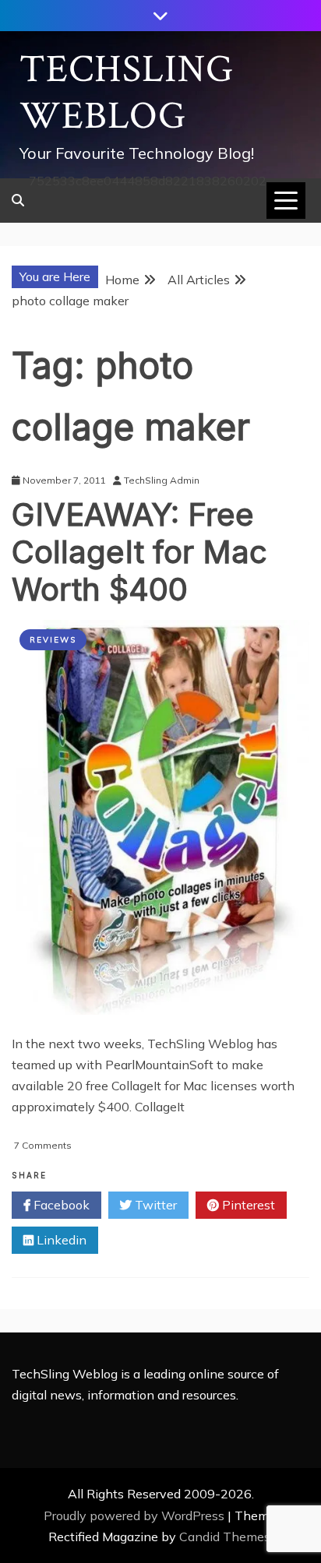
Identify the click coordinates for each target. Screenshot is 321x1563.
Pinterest (247, 1205)
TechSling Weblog (126, 93)
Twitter (154, 1205)
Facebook (60, 1205)
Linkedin (60, 1240)
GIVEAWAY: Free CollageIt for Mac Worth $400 (139, 551)
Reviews (53, 640)
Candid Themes (224, 1536)
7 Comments (43, 1145)
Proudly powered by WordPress (136, 1515)
